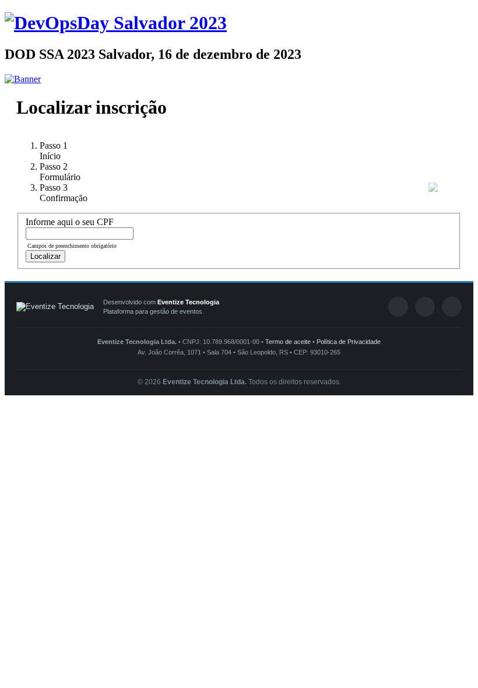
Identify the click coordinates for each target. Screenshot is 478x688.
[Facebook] (398, 307)
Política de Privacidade (349, 341)
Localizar (45, 256)
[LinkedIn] (425, 307)
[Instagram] (452, 307)
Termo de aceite (288, 341)
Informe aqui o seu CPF (70, 222)
